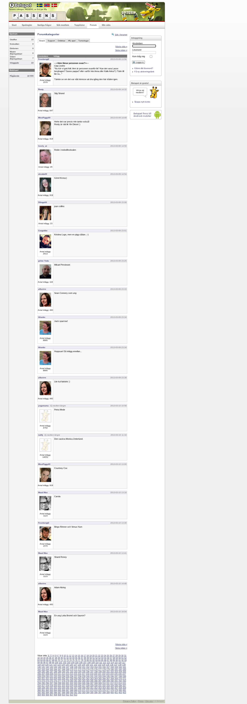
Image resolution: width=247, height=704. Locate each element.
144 (55, 667)
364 (55, 690)
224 (112, 674)
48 (85, 658)
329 (92, 685)
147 (67, 667)
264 (96, 678)
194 (79, 672)
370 (79, 690)
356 (112, 688)
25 (108, 655)
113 (108, 662)
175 (92, 669)
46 (79, 658)
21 (96, 655)
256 (63, 678)
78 (82, 660)
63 (38, 660)
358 (120, 688)
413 (75, 695)
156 (104, 667)
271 (124, 678)
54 (102, 658)
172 (79, 669)
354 (104, 688)
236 (71, 676)
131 (91, 665)
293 (124, 681)
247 (116, 676)
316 (39, 685)
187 (51, 672)
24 (105, 655)
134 (103, 665)
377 (108, 690)
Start (14, 25)
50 (91, 658)
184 (39, 672)
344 (63, 688)
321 (59, 685)
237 (75, 676)
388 (63, 692)
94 (38, 662)
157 (108, 667)
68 (53, 660)
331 (100, 685)
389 (67, 692)
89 (114, 660)
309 (100, 683)
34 (44, 658)
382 (39, 692)
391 (75, 692)
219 (91, 674)
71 (62, 660)
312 (112, 683)
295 (43, 683)
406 (47, 695)
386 (55, 692)
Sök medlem (63, 25)
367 (67, 690)
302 (71, 683)
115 (116, 662)
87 (108, 660)
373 (92, 690)
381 (124, 690)
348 (79, 688)
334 (112, 685)
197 (92, 672)
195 (83, 672)
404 (39, 695)
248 (120, 676)
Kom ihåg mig (138, 56)
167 (59, 669)
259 (75, 678)
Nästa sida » (121, 46)
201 (108, 672)
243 (100, 676)
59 (117, 658)
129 (83, 665)
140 (39, 667)
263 (92, 678)
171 (75, 669)
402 (120, 692)
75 (73, 660)
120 (47, 665)
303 (75, 683)
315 (124, 683)
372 (88, 690)
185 (43, 672)
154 (96, 667)
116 (120, 662)
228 (39, 676)
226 (120, 674)
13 (73, 655)
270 (120, 678)
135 (107, 665)
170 (71, 669)
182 (120, 669)
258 (71, 678)
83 (96, 660)
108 (89, 662)
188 (55, 672)
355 (108, 688)
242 (96, 676)
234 (63, 676)
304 (79, 683)
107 (85, 662)
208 (47, 674)
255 (59, 678)
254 (55, 678)
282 (79, 681)
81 (91, 660)
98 (50, 662)
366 (63, 690)
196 (88, 672)
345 (67, 688)
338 (39, 688)
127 (75, 665)
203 (116, 672)
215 (75, 674)
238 (79, 676)
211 (59, 674)
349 (83, 688)
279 (67, 681)
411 (67, 695)
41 (64, 658)
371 (83, 690)
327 (83, 685)
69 (56, 660)
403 (124, 692)
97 (47, 662)
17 (85, 655)
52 (96, 658)
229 (43, 676)
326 (79, 685)
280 (71, 681)
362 (47, 690)
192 (71, 672)
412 (71, 695)
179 (108, 669)
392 (79, 692)
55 (105, 658)
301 (67, 683)
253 (51, 678)
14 (76, 655)
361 (43, 690)
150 (79, 667)
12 (70, 655)
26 (111, 655)
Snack (42, 41)
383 (43, 692)
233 (59, 676)
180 (112, 669)
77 (79, 660)
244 (104, 676)
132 (95, 665)
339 (43, 688)
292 (120, 681)
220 (95, 674)
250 (39, 678)
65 (44, 660)
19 (90, 655)
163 (43, 669)
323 (67, 685)
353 (100, 688)
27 (114, 655)
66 (47, 660)
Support (51, 41)
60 (119, 658)
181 (116, 669)
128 (79, 665)
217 (83, 674)
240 (88, 676)
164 (47, 669)
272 (39, 681)
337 (124, 685)
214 (71, 674)
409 (59, 695)
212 (63, 674)
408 (55, 695)
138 (120, 665)
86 (105, 660)
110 (97, 662)
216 (79, 674)
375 (100, 690)
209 (51, 674)
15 (79, 655)
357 (116, 688)
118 (39, 665)
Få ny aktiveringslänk (144, 71)
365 (59, 690)
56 (108, 658)
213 (67, 674)
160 (120, 667)
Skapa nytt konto (142, 102)
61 (122, 658)
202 (112, 672)
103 (68, 662)
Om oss (149, 701)
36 (50, 658)
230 (47, 676)
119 (43, 665)
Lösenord (136, 50)
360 (39, 690)
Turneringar (83, 41)
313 (116, 683)
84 (99, 660)
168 (63, 669)
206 (39, 674)
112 (104, 662)
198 (96, 672)
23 (102, 655)
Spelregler (27, 25)
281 (75, 681)
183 (124, 669)
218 (87, 674)
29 (119, 655)
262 (88, 678)
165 (51, 669)
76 (76, 660)
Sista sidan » (121, 50)
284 (88, 681)
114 (112, 662)
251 (43, 678)
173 (83, 669)
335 (116, 685)
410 (63, 695)
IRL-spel (71, 41)
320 (55, 685)
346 (71, 688)
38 (56, 658)
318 (47, 685)
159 (116, 667)
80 (88, 660)
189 (59, 672)
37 (53, 658)
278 (63, 681)
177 (100, 669)
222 (104, 674)
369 (75, 690)
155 (100, 667)
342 (55, 688)
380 (120, 690)
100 (56, 662)
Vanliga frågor (44, 25)
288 (104, 681)
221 (100, 674)
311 (108, 683)
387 (59, 692)
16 (82, 655)
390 (71, 692)
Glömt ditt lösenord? (143, 68)
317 (43, 685)
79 (85, 660)
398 (104, 692)
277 (59, 681)
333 (108, 685)
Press (141, 701)
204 (120, 672)
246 (112, 676)
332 (104, 685)
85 (102, 660)
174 (88, 669)
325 (75, 685)
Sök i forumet (121, 34)
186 (47, 672)
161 (124, 667)
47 (82, 658)
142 (47, 667)
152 (88, 667)
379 (116, 690)
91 (119, 660)
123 (59, 665)
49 (88, 658)
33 (41, 658)
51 (93, 658)
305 (83, 683)
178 (104, 669)
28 (116, 655)
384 (47, 692)
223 (108, 674)
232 (55, 676)
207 (43, 674)
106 (81, 662)
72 (64, 660)
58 (114, 658)
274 (47, 681)
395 (92, 692)
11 (67, 655)
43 (70, 658)
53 (99, 658)
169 (67, 669)
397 (100, 692)
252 (47, 678)
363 (51, 690)
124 (63, 665)
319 (51, 685)
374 (96, 690)
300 (63, 683)
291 (116, 681)
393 (83, 692)
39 (59, 658)
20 (93, 655)
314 (120, 683)
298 (55, 683)
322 (63, 685)
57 (111, 658)
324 (71, 685)
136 (111, 665)
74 (70, 660)
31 (125, 655)
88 (111, 660)
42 (67, 658)
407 (51, 695)
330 (96, 685)
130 (87, 665)
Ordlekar (61, 41)
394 (88, 692)
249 (124, 676)
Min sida (106, 25)
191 (67, 672)
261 (83, 678)
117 (123, 662)
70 (59, 660)
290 (112, 681)
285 (92, 681)
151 (83, 667)
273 (43, 681)
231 (51, 676)
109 (93, 662)
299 (59, 683)
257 (67, 678)
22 (99, 655)
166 (55, 669)
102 (64, 662)
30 (122, 655)
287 (100, 681)
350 (88, 688)
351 (92, 688)
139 (124, 665)
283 (83, 681)
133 (99, 665)
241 (92, 676)
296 (47, 683)
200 (104, 672)
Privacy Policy (129, 701)
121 (51, 665)
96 (44, 662)
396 (96, 692)
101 (60, 662)
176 (96, 669)
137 (116, 665)
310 (104, 683)
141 (43, 667)
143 (51, 667)
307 (92, 683)
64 (41, 660)
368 (71, 690)
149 (75, 667)
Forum (93, 25)
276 (55, 681)
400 (112, 692)
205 (124, 672)
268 (112, 678)
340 (47, 688)
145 (59, 667)
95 (41, 662)
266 (104, 678)
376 (104, 690)
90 (117, 660)
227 (124, 674)
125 (67, 665)
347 (75, 688)
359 (124, 688)
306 (88, 683)
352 (96, 688)
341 (51, 688)
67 (50, 660)
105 (77, 662)
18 (87, 655)
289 (108, 681)
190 (63, 672)
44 (73, 658)
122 (55, 665)
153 (92, 667)
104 (72, 662)
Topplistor (79, 25)
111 (100, 662)
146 (63, 667)
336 (120, 685)
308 (96, 683)
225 (116, 674)
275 (51, 681)
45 (76, 658)
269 (116, 678)
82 (93, 660)
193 (75, 672)
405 (43, 695)
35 (47, 658)
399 (108, 692)
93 (125, 660)
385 (51, 692)
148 (71, 667)
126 (71, 665)
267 (108, 678)
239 (83, 676)
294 (39, 683)
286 (96, 681)
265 (100, 678)
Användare (137, 43)
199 (100, 672)
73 (67, 660)
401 (116, 692)
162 (39, 669)
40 (62, 658)
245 (108, 676)
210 (55, 674)
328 (88, 685)
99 (53, 662)
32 (38, 658)
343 (59, 688)
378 (112, 690)
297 (51, 683)
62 (125, 658)
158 (112, 667)
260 (79, 678)
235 (67, 676)
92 (122, 660)
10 (64, 655)
